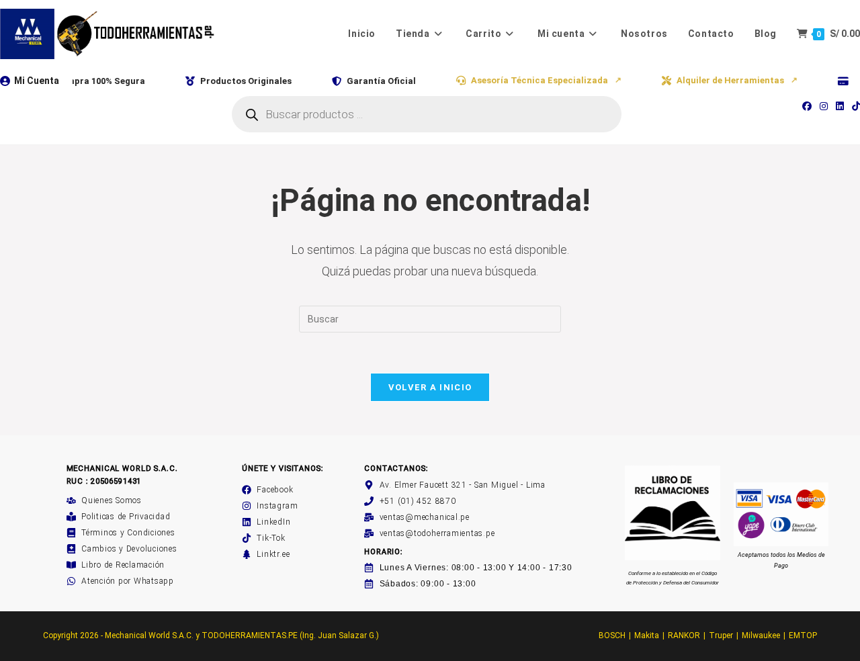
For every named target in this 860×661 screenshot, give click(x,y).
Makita (646, 635)
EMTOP (803, 635)
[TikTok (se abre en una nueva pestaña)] (854, 106)
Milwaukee (761, 635)
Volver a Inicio (430, 387)
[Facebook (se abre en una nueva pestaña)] (807, 106)
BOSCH (612, 635)
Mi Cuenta (36, 80)
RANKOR (684, 635)
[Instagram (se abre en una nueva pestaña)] (824, 106)
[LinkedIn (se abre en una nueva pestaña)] (840, 106)
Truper (721, 635)
